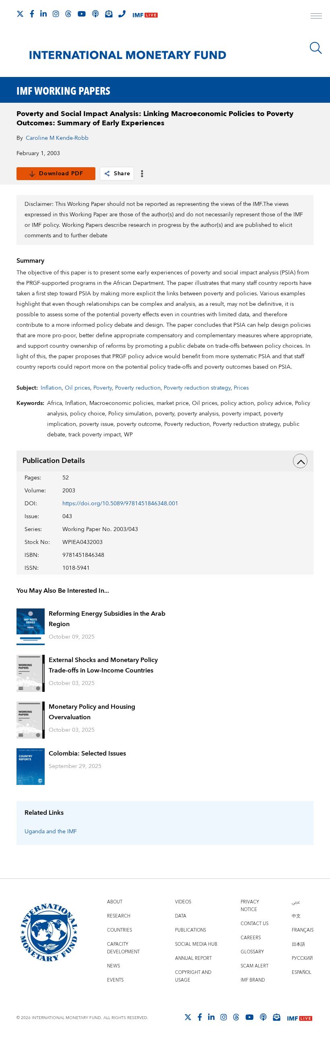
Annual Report (193, 958)
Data (180, 916)
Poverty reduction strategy (197, 388)
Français (303, 930)
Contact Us (254, 924)
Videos (183, 902)
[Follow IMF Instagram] (56, 13)
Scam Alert (254, 966)
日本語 (298, 944)
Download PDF (61, 174)
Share (122, 174)
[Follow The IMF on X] (20, 13)
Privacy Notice (250, 905)
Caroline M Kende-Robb (57, 138)
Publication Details (54, 461)
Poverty (102, 388)
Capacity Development (123, 948)
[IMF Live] (145, 14)
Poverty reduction (138, 388)
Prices (241, 388)
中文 (296, 916)
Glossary (252, 952)
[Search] (316, 48)
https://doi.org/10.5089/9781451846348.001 (120, 504)
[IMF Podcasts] (263, 1017)
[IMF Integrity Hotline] (122, 13)
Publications (190, 930)
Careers (251, 938)
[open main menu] (316, 17)
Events (115, 980)
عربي (296, 902)
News (113, 966)
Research (118, 916)
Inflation (51, 388)
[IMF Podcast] (95, 13)
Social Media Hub (196, 944)
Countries (119, 930)
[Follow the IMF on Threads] (68, 13)
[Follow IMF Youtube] (82, 13)
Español (301, 972)
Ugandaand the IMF (51, 832)
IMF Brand (253, 980)
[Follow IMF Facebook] (32, 13)
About (114, 902)
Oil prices (77, 388)
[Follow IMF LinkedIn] (43, 13)
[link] (107, 173)
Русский (302, 958)
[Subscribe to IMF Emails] (108, 13)
